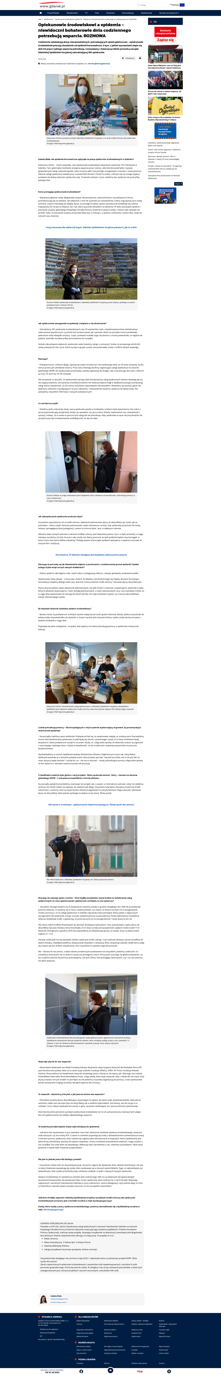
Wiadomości (48, 19)
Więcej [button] (177, 184)
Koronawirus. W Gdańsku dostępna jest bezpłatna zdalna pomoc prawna (91, 554)
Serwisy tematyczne (168, 12)
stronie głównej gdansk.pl (99, 63)
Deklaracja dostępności (47, 1333)
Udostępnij (129, 58)
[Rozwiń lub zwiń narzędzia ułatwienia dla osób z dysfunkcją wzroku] (169, 1371)
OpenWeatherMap (59, 1339)
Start (40, 19)
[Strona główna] (40, 13)
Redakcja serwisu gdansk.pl (49, 1329)
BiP (41, 1336)
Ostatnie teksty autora (58, 1302)
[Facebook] (81, 1371)
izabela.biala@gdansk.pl (59, 1299)
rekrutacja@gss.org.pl (53, 1209)
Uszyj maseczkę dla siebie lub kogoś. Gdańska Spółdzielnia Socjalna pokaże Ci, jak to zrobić (91, 227)
